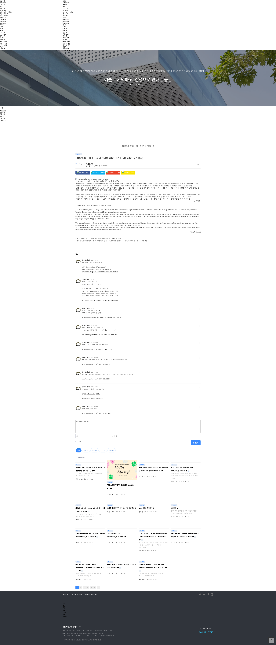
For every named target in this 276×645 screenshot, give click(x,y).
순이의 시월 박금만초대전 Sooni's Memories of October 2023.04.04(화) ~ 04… (89, 567)
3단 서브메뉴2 (4, 14)
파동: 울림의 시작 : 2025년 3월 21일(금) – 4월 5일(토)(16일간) (90, 509)
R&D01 (2, 27)
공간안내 (2, 1)
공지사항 (2, 36)
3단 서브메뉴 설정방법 (6, 12)
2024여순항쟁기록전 (145, 508)
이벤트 (2, 47)
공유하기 (271, 126)
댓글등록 (195, 443)
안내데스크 (3, 34)
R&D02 (2, 28)
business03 (3, 23)
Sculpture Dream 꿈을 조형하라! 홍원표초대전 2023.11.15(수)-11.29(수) (90, 535)
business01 (3, 19)
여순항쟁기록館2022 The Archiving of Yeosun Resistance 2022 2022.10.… (152, 567)
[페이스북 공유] (82, 173)
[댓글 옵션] (199, 261)
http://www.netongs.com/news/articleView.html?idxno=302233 (100, 272)
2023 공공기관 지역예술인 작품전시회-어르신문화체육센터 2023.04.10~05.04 (185, 535)
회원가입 (66, 50)
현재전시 (86, 450)
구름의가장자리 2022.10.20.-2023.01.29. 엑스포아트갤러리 (121, 566)
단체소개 (2, 5)
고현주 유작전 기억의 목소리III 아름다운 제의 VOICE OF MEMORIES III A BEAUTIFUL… (153, 536)
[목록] (198, 164)
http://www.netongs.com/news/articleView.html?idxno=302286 (100, 300)
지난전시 (103, 450)
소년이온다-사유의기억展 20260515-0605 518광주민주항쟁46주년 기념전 (90, 469)
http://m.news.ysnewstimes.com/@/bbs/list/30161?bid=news (99, 335)
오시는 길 (2, 8)
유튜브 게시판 (3, 41)
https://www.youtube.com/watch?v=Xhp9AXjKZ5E (96, 364)
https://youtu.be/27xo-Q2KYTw (91, 394)
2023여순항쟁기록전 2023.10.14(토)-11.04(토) (116, 535)
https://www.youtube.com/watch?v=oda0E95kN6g (96, 413)
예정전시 (94, 450)
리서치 (2, 25)
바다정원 (174, 508)
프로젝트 (2, 17)
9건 (89, 166)
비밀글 (79, 441)
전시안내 (2, 32)
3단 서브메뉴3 (4, 16)
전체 (78, 450)
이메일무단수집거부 (91, 594)
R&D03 (2, 30)
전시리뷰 (2, 39)
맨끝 (98, 587)
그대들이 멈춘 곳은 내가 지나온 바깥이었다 (120, 508)
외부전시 (111, 450)
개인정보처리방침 (76, 594)
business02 (3, 21)
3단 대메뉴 (3, 10)
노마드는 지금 (3, 43)
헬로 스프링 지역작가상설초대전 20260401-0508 (121, 486)
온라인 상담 (3, 38)
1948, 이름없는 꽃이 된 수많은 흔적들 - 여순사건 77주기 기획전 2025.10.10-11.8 (153, 469)
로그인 (72, 50)
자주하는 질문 (3, 45)
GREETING (3, 3)
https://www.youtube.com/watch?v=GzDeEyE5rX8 (96, 379)
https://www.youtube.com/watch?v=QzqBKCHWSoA (97, 349)
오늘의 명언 (3, 49)
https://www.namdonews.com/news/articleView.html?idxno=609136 (101, 317)
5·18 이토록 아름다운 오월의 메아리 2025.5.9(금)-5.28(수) (182, 469)
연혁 (1, 6)
